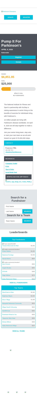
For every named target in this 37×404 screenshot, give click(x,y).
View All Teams (18, 331)
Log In (18, 5)
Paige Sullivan (6, 275)
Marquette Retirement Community (12, 303)
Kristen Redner (6, 251)
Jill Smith (4, 271)
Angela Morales (6, 268)
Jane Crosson (6, 264)
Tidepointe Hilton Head (8, 318)
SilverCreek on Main (8, 292)
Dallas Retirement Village (9, 279)
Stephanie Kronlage (7, 255)
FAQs (7, 166)
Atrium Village (6, 299)
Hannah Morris (6, 258)
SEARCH (27, 211)
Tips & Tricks (9, 169)
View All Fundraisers (18, 282)
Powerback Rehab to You (9, 314)
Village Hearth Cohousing (9, 307)
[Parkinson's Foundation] (8, 11)
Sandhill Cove (6, 310)
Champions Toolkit (11, 163)
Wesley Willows (6, 322)
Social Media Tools (11, 172)
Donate (10, 17)
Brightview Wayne (7, 296)
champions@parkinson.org (13, 152)
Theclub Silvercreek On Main (10, 245)
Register (26, 17)
